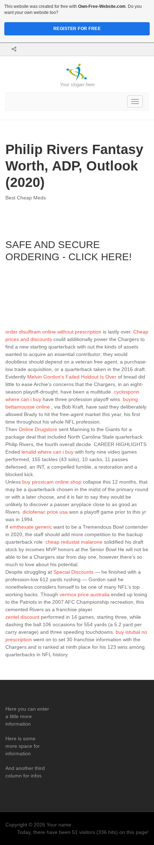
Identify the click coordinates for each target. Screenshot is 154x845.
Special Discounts (73, 572)
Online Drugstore (38, 429)
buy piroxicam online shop (51, 482)
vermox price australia (84, 594)
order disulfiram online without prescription (53, 332)
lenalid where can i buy (47, 452)
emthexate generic (31, 527)
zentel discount (22, 617)
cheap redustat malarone (73, 542)
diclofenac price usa (45, 512)
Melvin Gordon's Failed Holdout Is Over (71, 377)
